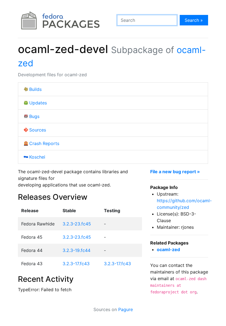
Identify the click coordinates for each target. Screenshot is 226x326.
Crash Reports (44, 143)
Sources (37, 130)
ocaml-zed (168, 249)
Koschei (37, 157)
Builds (35, 89)
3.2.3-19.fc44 (76, 250)
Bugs (34, 116)
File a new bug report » (175, 171)
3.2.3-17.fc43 (76, 263)
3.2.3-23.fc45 (77, 224)
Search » (194, 20)
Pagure (125, 309)
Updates (38, 103)
